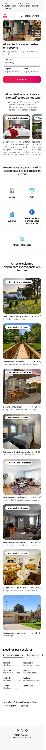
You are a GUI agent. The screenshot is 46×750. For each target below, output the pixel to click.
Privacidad (17, 737)
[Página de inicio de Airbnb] (5, 16)
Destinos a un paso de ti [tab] (13, 655)
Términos (27, 737)
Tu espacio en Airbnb (29, 16)
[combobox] (22, 62)
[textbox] (12, 71)
